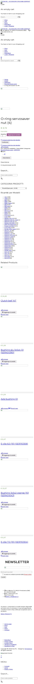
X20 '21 (6, 255)
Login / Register (9, 26)
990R (6, 214)
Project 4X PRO (9, 226)
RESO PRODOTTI (6, 614)
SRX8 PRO (7, 246)
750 (5, 197)
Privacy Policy (8, 641)
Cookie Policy (8, 643)
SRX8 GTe (7, 241)
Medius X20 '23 (9, 218)
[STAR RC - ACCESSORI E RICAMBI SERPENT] (15, 1)
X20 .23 (6, 252)
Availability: (12, 148)
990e (6, 212)
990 (5, 209)
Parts (6, 23)
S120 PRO (7, 227)
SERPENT (7, 82)
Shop (6, 20)
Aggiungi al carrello (14, 135)
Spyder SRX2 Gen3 (10, 229)
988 (5, 200)
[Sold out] (9, 408)
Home (6, 79)
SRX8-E (6, 249)
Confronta (5, 142)
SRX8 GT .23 (8, 233)
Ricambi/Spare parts (10, 84)
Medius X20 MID (9, 223)
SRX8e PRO (8, 250)
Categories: (27, 148)
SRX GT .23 (7, 230)
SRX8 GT (7, 232)
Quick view (5, 314)
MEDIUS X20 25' (9, 221)
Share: (4, 151)
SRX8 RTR (7, 247)
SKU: (2, 148)
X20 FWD (7, 256)
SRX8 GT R (7, 238)
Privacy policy (28, 574)
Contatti (6, 630)
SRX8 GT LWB (8, 237)
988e (6, 201)
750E (6, 198)
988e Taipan (8, 203)
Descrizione (6, 158)
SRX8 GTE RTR (9, 244)
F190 (6, 217)
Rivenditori (7, 24)
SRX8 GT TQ (8, 240)
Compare (5, 147)
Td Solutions (28, 649)
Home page (8, 624)
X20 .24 (6, 253)
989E (6, 208)
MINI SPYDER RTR (10, 224)
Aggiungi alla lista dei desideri (11, 140)
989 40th (7, 206)
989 (5, 204)
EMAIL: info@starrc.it (12, 596)
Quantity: (3, 134)
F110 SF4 (7, 215)
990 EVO (7, 211)
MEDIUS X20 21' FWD (11, 220)
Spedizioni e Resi (9, 646)
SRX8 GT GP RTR (9, 235)
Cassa (6, 668)
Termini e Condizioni (10, 644)
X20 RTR (7, 258)
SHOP (6, 81)
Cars (5, 21)
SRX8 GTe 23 (8, 243)
